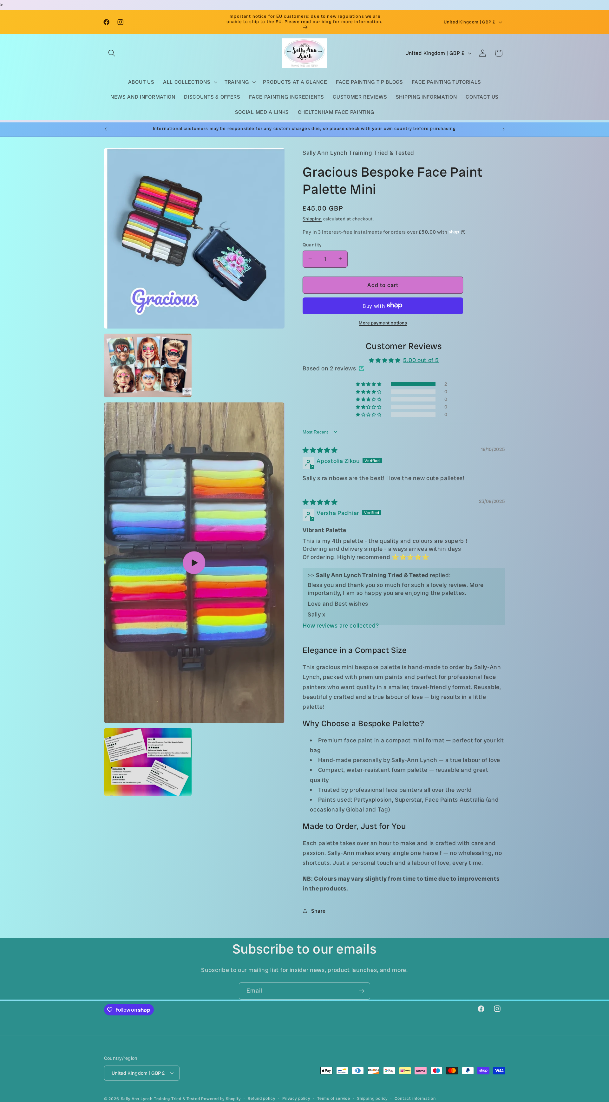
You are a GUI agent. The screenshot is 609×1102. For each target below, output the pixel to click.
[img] (320, 450)
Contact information (415, 1098)
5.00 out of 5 (421, 360)
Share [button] (318, 910)
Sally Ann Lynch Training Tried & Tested (161, 1098)
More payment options (383, 322)
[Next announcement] (504, 129)
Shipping (312, 218)
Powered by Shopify (221, 1098)
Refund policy (261, 1098)
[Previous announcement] (105, 129)
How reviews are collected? (341, 625)
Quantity (312, 244)
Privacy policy (296, 1098)
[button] (112, 53)
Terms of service (333, 1098)
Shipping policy (372, 1098)
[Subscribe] (362, 991)
